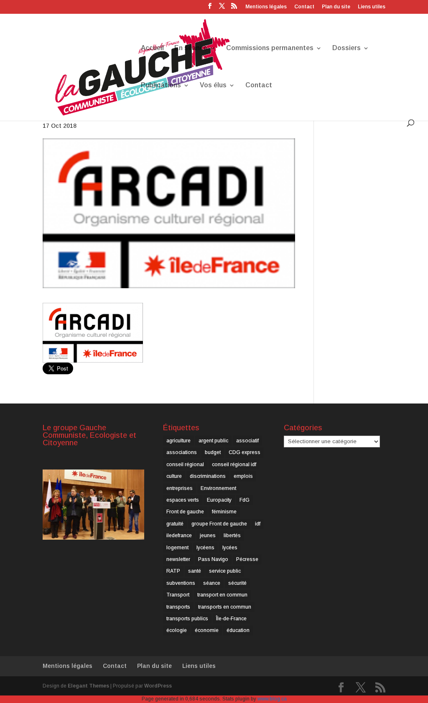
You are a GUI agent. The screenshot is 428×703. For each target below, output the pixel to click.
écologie (176, 630)
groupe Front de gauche (219, 524)
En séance (190, 48)
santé (194, 571)
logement (177, 548)
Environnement (218, 488)
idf (257, 524)
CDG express (244, 452)
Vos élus (213, 85)
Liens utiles (371, 7)
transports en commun (224, 607)
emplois (243, 476)
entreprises (179, 488)
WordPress (158, 686)
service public (225, 571)
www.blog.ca (272, 699)
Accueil (152, 48)
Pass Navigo (213, 559)
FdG (244, 500)
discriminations (208, 476)
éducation (238, 630)
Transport (177, 595)
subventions (180, 583)
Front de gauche (185, 512)
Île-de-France (231, 619)
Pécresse (247, 559)
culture (174, 476)
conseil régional (185, 464)
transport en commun (222, 595)
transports (178, 607)
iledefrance (179, 535)
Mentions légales (266, 7)
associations (181, 452)
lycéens (205, 548)
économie (207, 630)
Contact (304, 7)
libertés (232, 535)
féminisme (224, 512)
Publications (161, 85)
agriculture (178, 441)
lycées (229, 548)
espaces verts (182, 500)
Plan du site (336, 7)
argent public (213, 441)
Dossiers (346, 48)
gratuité (174, 524)
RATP (173, 571)
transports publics (187, 619)
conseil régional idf (234, 464)
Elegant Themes (88, 686)
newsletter (178, 559)
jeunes (208, 535)
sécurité (237, 583)
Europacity (219, 500)
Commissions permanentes (269, 48)
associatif (247, 441)
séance (211, 583)
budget (213, 452)
